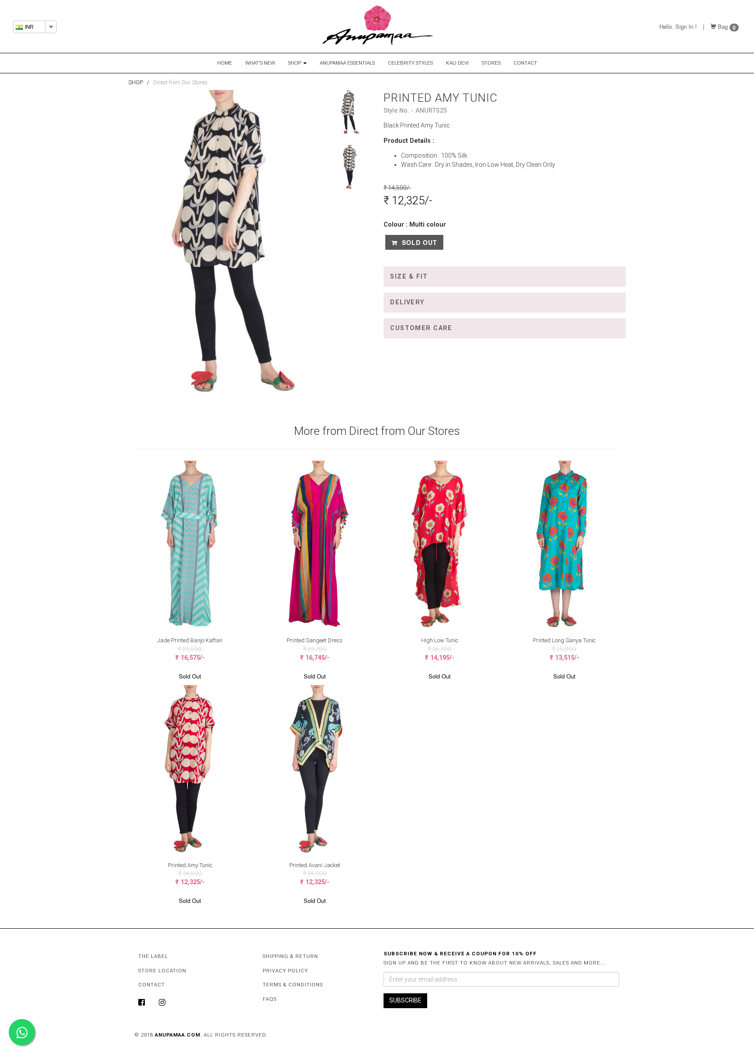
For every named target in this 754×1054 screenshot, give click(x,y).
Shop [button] (295, 63)
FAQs (270, 999)
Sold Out (418, 242)
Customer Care (421, 328)
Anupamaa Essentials (347, 63)
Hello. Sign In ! (678, 26)
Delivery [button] (407, 302)
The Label (153, 956)
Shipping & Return (290, 956)
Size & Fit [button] (409, 276)
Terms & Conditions (293, 985)
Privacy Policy (285, 971)
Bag (723, 26)
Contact (525, 63)
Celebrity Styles (410, 63)
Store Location (162, 971)
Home (224, 63)
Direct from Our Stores (180, 82)
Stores (491, 63)
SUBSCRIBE (405, 1000)
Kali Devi (457, 63)
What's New (260, 63)
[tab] (504, 276)
